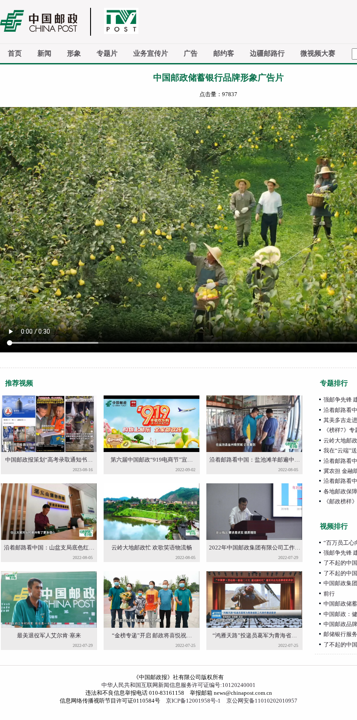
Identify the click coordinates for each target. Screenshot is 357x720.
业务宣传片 (150, 53)
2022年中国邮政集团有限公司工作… (254, 547)
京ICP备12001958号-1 (193, 700)
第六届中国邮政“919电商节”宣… (152, 459)
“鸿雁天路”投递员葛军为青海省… (254, 635)
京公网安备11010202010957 (261, 700)
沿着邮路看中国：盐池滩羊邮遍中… (254, 459)
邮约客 (223, 53)
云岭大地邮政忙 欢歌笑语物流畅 (151, 547)
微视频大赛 (317, 53)
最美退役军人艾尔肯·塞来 (49, 635)
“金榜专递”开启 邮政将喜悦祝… (152, 635)
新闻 (44, 53)
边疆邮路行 (267, 53)
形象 (74, 53)
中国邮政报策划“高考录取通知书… (49, 459)
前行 (329, 593)
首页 (15, 53)
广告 (191, 53)
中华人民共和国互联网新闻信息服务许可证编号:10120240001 (178, 685)
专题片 (107, 53)
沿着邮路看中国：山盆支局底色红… (49, 547)
